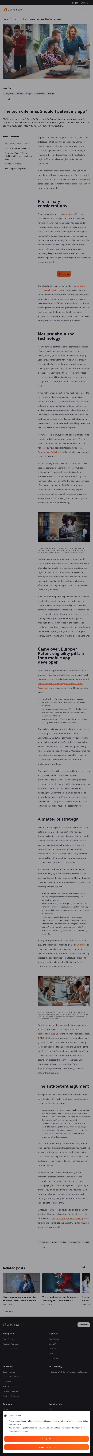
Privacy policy (14, 1431)
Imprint (26, 1431)
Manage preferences (46, 1447)
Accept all (46, 1438)
